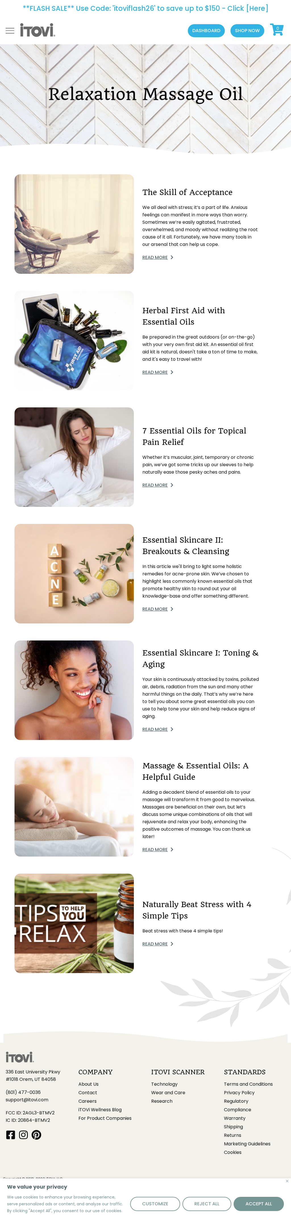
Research (161, 1101)
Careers (87, 1101)
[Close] (287, 1181)
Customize (155, 1204)
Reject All (206, 1204)
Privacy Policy (239, 1093)
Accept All (259, 1204)
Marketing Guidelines (247, 1144)
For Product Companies (105, 1118)
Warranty (235, 1118)
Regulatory (236, 1101)
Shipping (233, 1127)
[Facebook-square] (11, 1135)
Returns (232, 1135)
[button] (206, 30)
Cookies (233, 1152)
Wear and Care (168, 1093)
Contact (87, 1093)
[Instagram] (23, 1135)
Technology (164, 1084)
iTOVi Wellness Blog (100, 1110)
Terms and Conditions (248, 1084)
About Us (88, 1084)
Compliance (237, 1110)
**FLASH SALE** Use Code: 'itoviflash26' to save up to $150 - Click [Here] (146, 8)
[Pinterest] (36, 1135)
